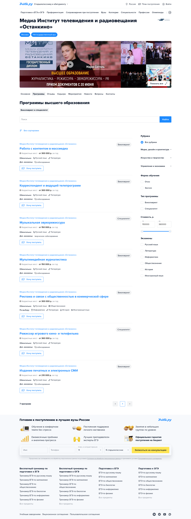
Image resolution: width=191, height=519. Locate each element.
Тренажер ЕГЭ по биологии (33, 491)
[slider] (142, 231)
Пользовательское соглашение (85, 514)
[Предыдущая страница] (115, 403)
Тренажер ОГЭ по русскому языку (75, 475)
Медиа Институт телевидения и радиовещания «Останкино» (48, 144)
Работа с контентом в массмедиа (44, 148)
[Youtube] (164, 514)
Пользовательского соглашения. (150, 458)
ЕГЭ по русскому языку (110, 472)
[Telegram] (159, 514)
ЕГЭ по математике (108, 477)
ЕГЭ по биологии (107, 485)
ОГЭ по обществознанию (150, 481)
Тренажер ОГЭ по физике (71, 499)
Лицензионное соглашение (55, 514)
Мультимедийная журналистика (43, 259)
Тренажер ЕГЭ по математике (34, 480)
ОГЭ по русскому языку (149, 472)
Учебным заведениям (30, 514)
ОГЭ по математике (147, 477)
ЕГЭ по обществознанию (110, 481)
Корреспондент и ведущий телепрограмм (50, 185)
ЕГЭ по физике (106, 493)
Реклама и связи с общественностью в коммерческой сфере (64, 296)
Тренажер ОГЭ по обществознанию (67, 485)
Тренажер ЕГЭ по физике (32, 499)
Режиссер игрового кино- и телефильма (49, 333)
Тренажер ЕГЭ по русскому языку (36, 475)
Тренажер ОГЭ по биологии (72, 491)
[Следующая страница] (129, 403)
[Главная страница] (26, 4)
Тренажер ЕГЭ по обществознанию (28, 485)
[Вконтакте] (154, 514)
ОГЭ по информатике (148, 489)
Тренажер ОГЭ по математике (73, 480)
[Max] (169, 514)
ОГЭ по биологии (146, 485)
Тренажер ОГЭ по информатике (74, 495)
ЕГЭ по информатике (109, 489)
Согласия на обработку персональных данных (104, 458)
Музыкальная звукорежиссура (42, 222)
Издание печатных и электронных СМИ (49, 370)
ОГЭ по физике (145, 493)
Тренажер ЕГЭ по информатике (34, 495)
